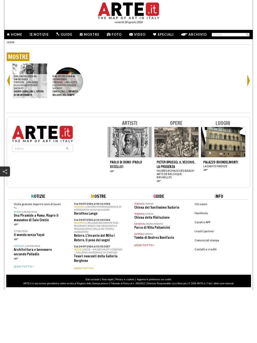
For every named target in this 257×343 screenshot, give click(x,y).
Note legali (107, 279)
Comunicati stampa (207, 240)
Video (140, 34)
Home (16, 34)
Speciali (166, 34)
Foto (117, 34)
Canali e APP (202, 222)
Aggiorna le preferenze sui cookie (154, 279)
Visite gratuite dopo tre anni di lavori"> (37, 212)
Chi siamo (201, 204)
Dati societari (92, 279)
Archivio (197, 34)
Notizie (41, 34)
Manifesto (201, 213)
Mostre (91, 34)
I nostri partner (204, 231)
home (11, 42)
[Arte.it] (128, 10)
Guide (66, 34)
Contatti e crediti (206, 249)
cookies (130, 279)
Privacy (119, 279)
